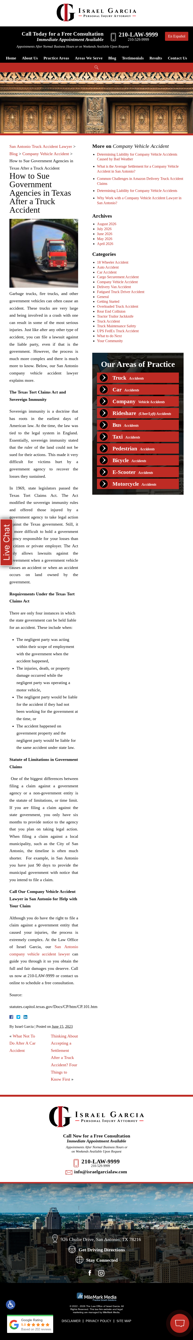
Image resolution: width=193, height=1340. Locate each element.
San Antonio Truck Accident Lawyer (40, 146)
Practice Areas (56, 58)
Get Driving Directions (102, 1249)
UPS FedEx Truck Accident (118, 331)
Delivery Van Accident (114, 287)
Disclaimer (71, 1321)
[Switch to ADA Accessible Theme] (10, 1304)
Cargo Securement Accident (118, 277)
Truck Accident (108, 321)
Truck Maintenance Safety (116, 326)
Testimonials (133, 58)
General (103, 297)
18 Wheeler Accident (112, 262)
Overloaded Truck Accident (117, 306)
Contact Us (177, 58)
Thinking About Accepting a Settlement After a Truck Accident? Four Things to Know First (64, 1058)
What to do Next (109, 336)
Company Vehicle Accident (45, 153)
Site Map (124, 1321)
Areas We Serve (89, 58)
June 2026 (104, 234)
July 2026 (104, 229)
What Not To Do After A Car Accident (22, 1043)
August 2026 (106, 224)
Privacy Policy (98, 1321)
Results (155, 58)
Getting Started (108, 301)
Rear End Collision (111, 311)
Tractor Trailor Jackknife (115, 316)
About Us (30, 58)
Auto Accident (108, 267)
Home (11, 58)
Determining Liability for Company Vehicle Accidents (137, 191)
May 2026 (104, 239)
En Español (176, 36)
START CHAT (157, 1293)
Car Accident (107, 272)
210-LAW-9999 (100, 1161)
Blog (112, 58)
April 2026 (105, 244)
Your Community (110, 341)
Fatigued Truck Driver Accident (120, 292)
